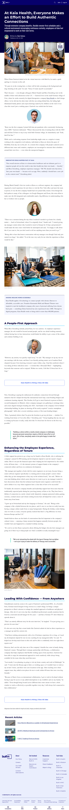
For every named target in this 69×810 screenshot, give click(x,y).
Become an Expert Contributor (33, 766)
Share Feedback (48, 764)
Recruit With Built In (33, 760)
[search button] (54, 2)
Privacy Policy (33, 801)
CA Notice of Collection (62, 801)
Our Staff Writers (18, 766)
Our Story (19, 759)
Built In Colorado (61, 774)
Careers (18, 762)
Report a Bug (47, 767)
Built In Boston (61, 762)
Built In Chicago (61, 771)
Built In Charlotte (59, 766)
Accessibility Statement (17, 801)
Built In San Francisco (60, 786)
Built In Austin (60, 759)
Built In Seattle (61, 791)
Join (59, 2)
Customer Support (46, 760)
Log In (65, 2)
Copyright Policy (26, 801)
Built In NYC (60, 782)
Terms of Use (39, 801)
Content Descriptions (20, 771)
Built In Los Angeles (59, 778)
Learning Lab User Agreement (7, 801)
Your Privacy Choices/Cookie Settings (50, 801)
